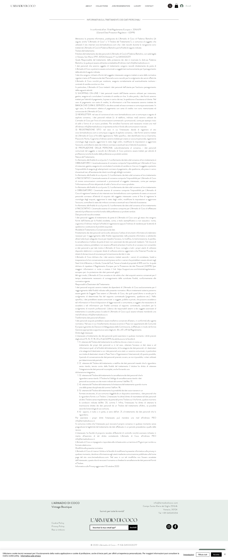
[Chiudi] (224, 554)
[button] (176, 5)
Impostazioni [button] (188, 554)
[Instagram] (168, 526)
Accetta (216, 554)
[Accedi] (181, 5)
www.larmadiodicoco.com (106, 44)
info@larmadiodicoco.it (97, 314)
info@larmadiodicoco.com (166, 502)
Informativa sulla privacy (31, 555)
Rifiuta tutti (202, 554)
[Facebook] (175, 526)
